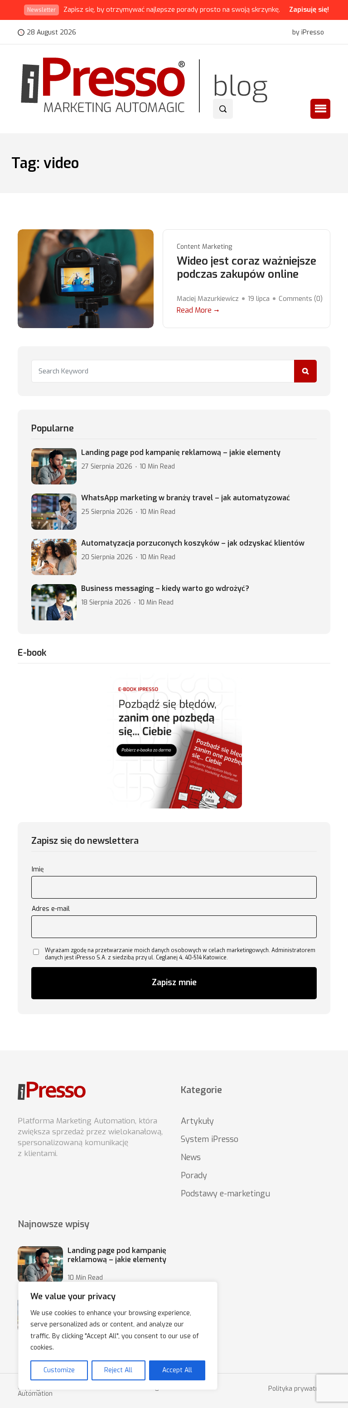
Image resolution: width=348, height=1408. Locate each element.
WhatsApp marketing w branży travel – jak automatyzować (185, 498)
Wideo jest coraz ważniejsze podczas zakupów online (246, 268)
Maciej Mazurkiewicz (208, 298)
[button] (320, 109)
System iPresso (209, 1139)
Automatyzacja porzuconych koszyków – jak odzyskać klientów (192, 543)
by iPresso (308, 33)
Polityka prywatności (299, 1389)
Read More (194, 310)
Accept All (177, 1370)
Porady (194, 1175)
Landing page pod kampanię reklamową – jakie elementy (180, 452)
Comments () (301, 298)
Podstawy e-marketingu (225, 1193)
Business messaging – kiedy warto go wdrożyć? (165, 588)
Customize (59, 1370)
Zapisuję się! (309, 9)
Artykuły (197, 1121)
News (191, 1157)
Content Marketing (204, 246)
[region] (118, 1336)
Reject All (118, 1370)
